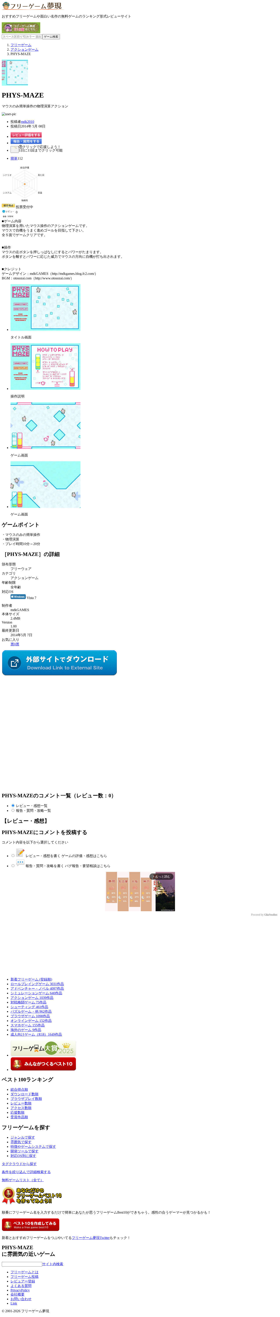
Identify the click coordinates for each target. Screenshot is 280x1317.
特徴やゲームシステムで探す (33, 1146)
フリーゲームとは (24, 1272)
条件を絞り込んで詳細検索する (26, 1172)
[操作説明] (45, 388)
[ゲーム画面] (45, 447)
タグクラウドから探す (19, 1164)
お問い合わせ (21, 1299)
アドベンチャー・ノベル (37, 988)
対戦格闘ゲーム (28, 1002)
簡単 (14, 158)
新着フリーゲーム (31, 979)
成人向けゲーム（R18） (36, 1034)
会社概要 (17, 1294)
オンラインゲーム (31, 1021)
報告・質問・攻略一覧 (33, 810)
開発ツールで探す (24, 1151)
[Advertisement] (34, 704)
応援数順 (17, 1112)
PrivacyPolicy (20, 1290)
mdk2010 (27, 122)
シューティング (29, 1007)
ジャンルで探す (22, 1137)
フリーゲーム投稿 (24, 1277)
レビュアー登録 (22, 1281)
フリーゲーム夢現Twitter (91, 1238)
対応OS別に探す (23, 1156)
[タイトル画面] (45, 329)
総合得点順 (19, 1089)
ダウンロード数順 (24, 1094)
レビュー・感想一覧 (31, 806)
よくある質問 (21, 1286)
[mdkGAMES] (59, 675)
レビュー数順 (21, 1103)
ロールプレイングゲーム (37, 984)
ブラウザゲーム (30, 1016)
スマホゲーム (27, 1025)
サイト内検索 (52, 1264)
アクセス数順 (21, 1108)
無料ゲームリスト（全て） (23, 1180)
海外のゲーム (25, 1030)
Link (13, 1303)
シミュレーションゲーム (36, 993)
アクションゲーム (31, 998)
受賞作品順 (19, 1117)
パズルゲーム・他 (31, 1011)
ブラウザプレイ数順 (26, 1099)
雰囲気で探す (21, 1142)
